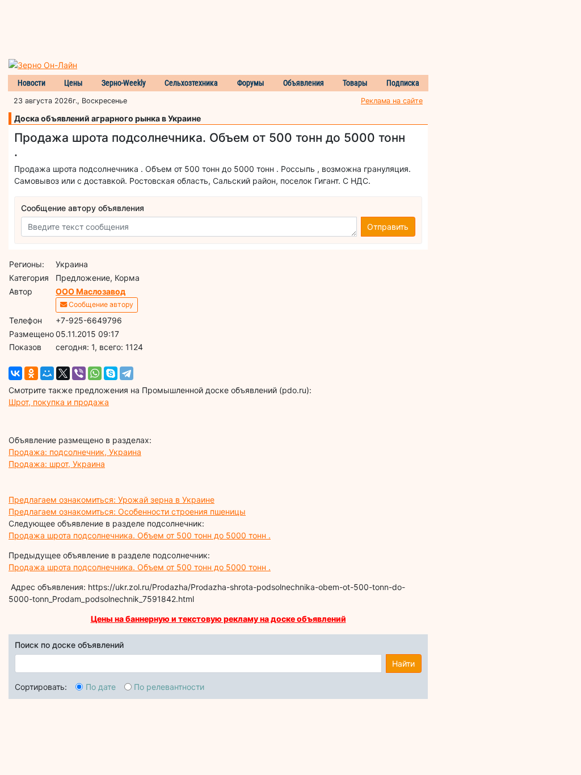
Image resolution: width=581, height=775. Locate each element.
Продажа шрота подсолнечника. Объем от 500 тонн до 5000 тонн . (140, 535)
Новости (31, 82)
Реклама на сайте (392, 100)
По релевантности (169, 687)
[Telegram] (126, 373)
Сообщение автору (100, 304)
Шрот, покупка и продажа (59, 402)
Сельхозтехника (191, 82)
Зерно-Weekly (124, 82)
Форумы (250, 82)
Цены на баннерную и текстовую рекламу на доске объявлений (218, 619)
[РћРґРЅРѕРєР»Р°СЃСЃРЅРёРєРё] (31, 373)
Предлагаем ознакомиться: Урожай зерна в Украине (111, 499)
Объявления (303, 82)
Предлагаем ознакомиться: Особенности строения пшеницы (127, 511)
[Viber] (79, 373)
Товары (355, 82)
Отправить (388, 226)
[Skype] (110, 373)
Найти (403, 663)
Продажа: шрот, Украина (57, 464)
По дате (101, 687)
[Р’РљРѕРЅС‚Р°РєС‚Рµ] (15, 373)
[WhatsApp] (95, 373)
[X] (63, 373)
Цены (73, 82)
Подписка (402, 82)
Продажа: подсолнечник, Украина (75, 452)
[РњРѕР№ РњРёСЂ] (47, 373)
